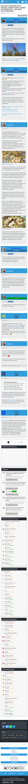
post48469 (13, 737)
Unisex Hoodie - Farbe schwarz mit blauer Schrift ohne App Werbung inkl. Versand (15, 483)
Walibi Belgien (11, 29)
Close (11, 782)
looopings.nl (8, 164)
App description (14, 759)
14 (19, 442)
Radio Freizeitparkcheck (10, 447)
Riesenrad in (8, 58)
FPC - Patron (9, 491)
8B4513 (5, 735)
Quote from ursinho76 (10, 382)
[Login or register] (22, 2)
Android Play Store (14, 758)
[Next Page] (21, 442)
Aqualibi (6, 93)
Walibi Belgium (16, 58)
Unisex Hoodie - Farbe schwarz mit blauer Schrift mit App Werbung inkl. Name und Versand (15, 498)
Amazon (14, 750)
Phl (21, 331)
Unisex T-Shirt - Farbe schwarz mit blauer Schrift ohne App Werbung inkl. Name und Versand (15, 473)
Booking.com (14, 752)
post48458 (6, 737)
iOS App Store (14, 757)
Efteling (6, 352)
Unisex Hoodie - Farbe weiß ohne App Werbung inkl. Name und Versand (15, 508)
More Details (6, 782)
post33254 (12, 735)
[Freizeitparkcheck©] (9, 2)
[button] (26, 2)
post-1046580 (20, 735)
